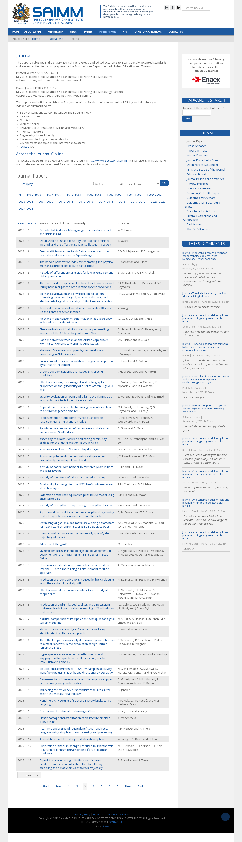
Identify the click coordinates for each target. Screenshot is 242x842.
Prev (58, 786)
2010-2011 (66, 201)
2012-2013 (86, 201)
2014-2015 (106, 201)
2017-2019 (138, 201)
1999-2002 (154, 194)
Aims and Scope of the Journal (206, 169)
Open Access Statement (202, 165)
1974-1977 (54, 194)
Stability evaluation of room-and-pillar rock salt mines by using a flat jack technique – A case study (76, 398)
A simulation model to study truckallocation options (72, 739)
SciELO (25, 146)
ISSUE (32, 223)
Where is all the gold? (53, 544)
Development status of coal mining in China (67, 711)
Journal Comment (198, 155)
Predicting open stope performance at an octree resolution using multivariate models (71, 419)
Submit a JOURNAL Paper (203, 193)
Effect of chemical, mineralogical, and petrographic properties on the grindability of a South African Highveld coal (76, 386)
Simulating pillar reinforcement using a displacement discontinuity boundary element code (73, 458)
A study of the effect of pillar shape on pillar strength (74, 477)
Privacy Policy (82, 814)
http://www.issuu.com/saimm (108, 160)
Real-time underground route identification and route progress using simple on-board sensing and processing (76, 730)
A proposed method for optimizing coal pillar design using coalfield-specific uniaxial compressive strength (77, 514)
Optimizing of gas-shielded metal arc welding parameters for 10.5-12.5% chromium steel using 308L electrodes (77, 524)
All (20, 194)
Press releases (196, 146)
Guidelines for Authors (201, 198)
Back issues (194, 224)
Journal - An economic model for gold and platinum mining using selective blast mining (205, 318)
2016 (122, 201)
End (140, 786)
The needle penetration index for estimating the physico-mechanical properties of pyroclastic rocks (77, 263)
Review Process (197, 183)
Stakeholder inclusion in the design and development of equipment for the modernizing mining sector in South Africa (75, 554)
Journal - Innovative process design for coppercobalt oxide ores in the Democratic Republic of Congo (204, 256)
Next (128, 786)
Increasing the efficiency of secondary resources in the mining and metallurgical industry (75, 691)
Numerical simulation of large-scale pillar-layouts (71, 449)
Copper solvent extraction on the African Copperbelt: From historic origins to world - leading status (74, 341)
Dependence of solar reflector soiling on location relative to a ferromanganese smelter (76, 409)
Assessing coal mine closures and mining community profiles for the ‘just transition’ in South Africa (73, 440)
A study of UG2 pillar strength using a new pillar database (77, 505)
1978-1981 (74, 194)
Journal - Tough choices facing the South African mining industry (205, 295)
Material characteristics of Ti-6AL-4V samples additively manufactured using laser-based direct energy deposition (77, 670)
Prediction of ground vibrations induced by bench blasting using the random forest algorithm (77, 581)
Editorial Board (196, 174)
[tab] (38, 206)
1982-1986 (94, 194)
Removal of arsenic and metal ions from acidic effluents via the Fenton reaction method (75, 310)
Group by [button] (26, 184)
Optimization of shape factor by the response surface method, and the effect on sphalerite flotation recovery (76, 242)
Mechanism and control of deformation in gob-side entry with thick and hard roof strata (76, 320)
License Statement (199, 188)
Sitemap (125, 814)
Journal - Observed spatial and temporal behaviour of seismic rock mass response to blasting (205, 347)
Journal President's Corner (204, 160)
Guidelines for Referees (202, 211)
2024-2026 (26, 208)
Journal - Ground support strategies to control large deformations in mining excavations (204, 408)
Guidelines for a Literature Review (201, 204)
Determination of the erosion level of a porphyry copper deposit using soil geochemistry (76, 681)
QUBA (106, 826)
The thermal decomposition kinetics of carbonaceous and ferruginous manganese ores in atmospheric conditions (77, 285)
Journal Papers (196, 141)
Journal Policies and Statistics (205, 179)
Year (21, 223)
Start (46, 786)
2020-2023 (158, 201)
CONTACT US (116, 822)
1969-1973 (34, 194)
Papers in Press (197, 150)
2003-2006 (26, 201)
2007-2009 (46, 201)
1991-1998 (134, 194)
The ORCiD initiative (200, 229)
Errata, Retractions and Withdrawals (199, 218)
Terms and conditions (105, 814)
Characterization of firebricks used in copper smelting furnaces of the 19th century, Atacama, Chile (74, 331)
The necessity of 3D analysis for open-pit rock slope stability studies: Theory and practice (73, 631)
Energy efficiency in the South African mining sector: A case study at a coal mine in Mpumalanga (74, 253)
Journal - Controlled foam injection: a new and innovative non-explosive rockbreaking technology (205, 379)
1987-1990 (114, 194)
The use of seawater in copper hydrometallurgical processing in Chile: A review (72, 352)
